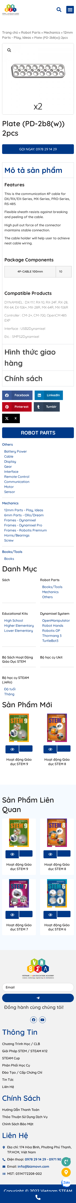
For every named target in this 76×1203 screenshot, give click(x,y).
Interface (11, 471)
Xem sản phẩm (26, 748)
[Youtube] (42, 1019)
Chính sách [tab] (23, 378)
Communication (16, 482)
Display (10, 461)
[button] (70, 9)
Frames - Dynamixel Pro (23, 525)
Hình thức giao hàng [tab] (30, 357)
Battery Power (15, 451)
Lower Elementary (18, 630)
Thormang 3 (51, 635)
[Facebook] (33, 1019)
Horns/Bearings (17, 535)
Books (9, 558)
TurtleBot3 (50, 641)
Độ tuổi (10, 689)
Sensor (9, 492)
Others (47, 597)
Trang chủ (10, 32)
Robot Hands (52, 625)
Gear (8, 466)
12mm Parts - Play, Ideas (23, 510)
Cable (8, 456)
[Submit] (38, 998)
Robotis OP (51, 630)
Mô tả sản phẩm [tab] (33, 170)
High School (13, 620)
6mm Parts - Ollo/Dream (24, 515)
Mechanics (52, 32)
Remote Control (16, 476)
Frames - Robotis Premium (25, 530)
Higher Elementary (19, 625)
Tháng (9, 694)
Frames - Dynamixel (20, 520)
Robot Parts (31, 32)
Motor (9, 487)
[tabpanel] (38, 261)
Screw (9, 540)
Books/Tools (52, 587)
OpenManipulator (56, 620)
